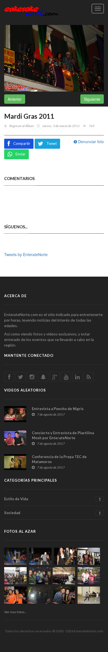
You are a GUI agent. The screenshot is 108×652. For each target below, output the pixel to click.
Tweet (52, 143)
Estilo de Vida (52, 499)
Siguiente (92, 99)
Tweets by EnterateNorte (26, 254)
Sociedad (52, 513)
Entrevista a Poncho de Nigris (58, 408)
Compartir (21, 143)
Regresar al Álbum (21, 126)
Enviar (20, 154)
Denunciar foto (90, 141)
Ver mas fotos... (15, 612)
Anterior (15, 99)
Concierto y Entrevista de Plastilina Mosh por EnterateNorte (63, 435)
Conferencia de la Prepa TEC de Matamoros (59, 459)
